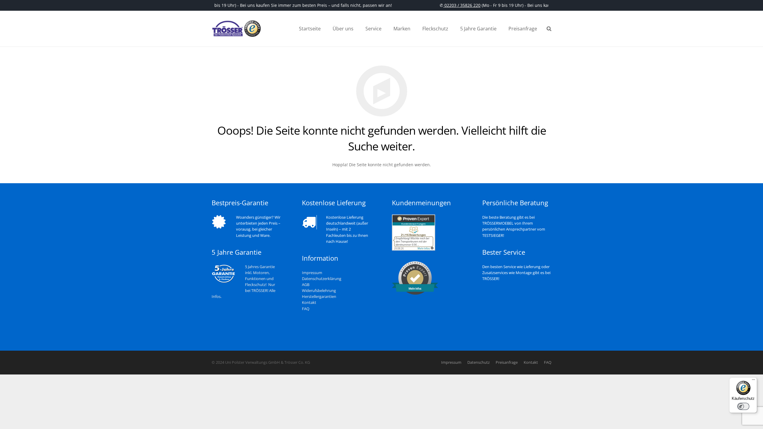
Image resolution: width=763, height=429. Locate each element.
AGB (305, 284)
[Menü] (753, 381)
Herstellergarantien (319, 296)
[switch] (743, 406)
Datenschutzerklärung (321, 278)
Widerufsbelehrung (319, 290)
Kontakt (309, 302)
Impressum (312, 272)
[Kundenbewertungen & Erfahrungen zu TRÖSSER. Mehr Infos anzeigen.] (413, 249)
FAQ (305, 308)
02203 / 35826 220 (459, 5)
